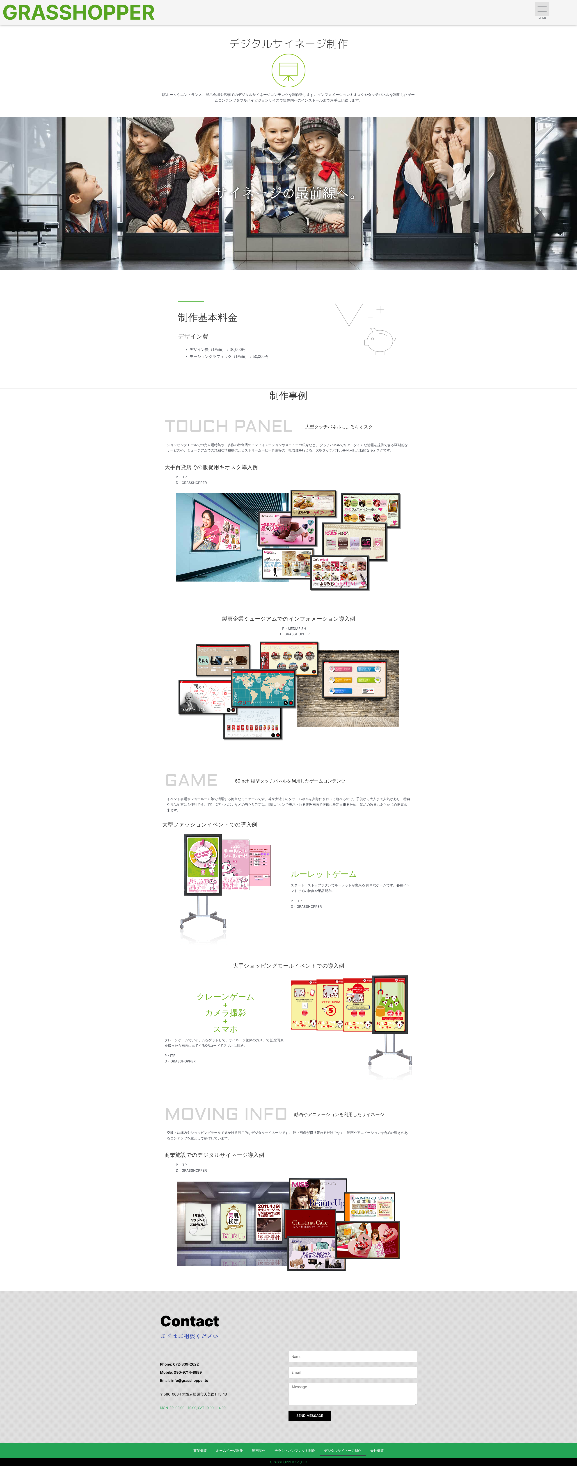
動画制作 (259, 1450)
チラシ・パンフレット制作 (295, 1450)
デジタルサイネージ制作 (342, 1450)
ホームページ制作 (229, 1450)
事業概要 (200, 1450)
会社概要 (377, 1450)
